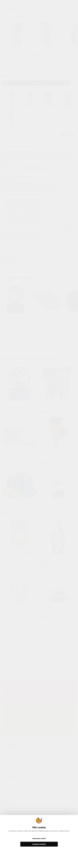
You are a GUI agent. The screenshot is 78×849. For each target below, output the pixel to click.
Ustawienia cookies (39, 838)
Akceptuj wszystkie (39, 844)
